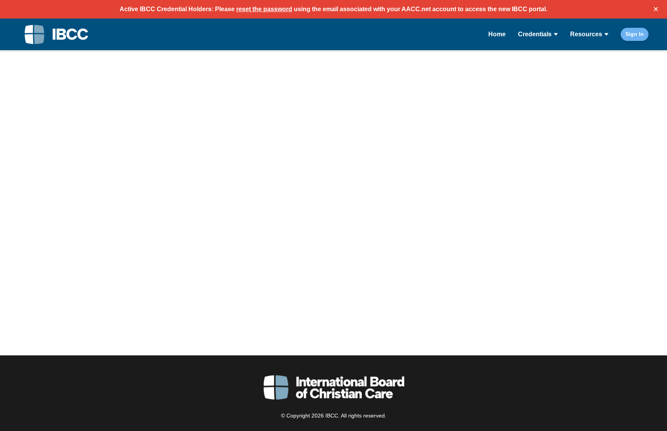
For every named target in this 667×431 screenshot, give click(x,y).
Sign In (634, 34)
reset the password (264, 9)
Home (497, 34)
